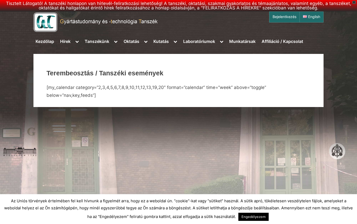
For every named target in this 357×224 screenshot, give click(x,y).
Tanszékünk (97, 41)
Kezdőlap (45, 41)
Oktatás (131, 41)
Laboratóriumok (199, 41)
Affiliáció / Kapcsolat (282, 41)
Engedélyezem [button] (253, 217)
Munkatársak (242, 41)
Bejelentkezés (284, 17)
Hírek (65, 41)
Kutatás (161, 41)
